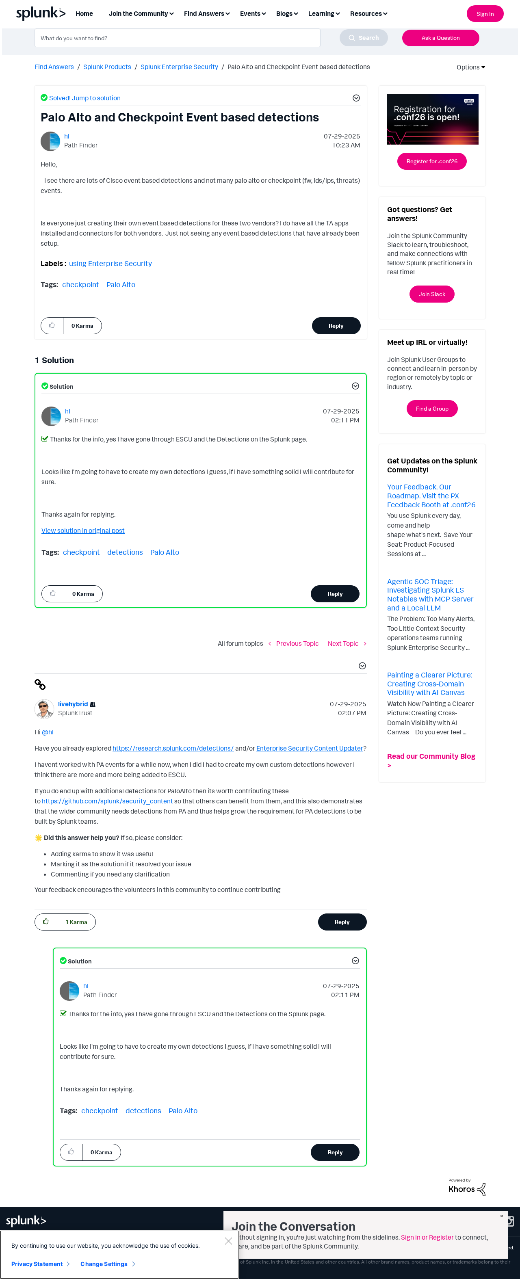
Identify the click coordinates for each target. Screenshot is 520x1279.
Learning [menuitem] (321, 13)
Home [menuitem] (84, 13)
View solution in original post (83, 530)
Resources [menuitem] (366, 13)
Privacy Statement (37, 1263)
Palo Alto (120, 284)
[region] (119, 1254)
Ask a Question (441, 37)
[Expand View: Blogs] (296, 13)
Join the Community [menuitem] (138, 13)
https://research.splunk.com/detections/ (173, 748)
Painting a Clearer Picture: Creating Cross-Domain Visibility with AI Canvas (429, 683)
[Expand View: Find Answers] (227, 13)
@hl (48, 732)
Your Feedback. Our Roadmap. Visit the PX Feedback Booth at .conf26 (431, 495)
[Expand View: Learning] (338, 13)
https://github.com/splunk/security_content (107, 801)
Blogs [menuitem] (284, 13)
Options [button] (465, 67)
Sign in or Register (427, 1237)
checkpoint (80, 284)
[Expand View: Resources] (385, 13)
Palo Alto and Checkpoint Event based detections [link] (299, 67)
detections (125, 552)
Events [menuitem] (250, 13)
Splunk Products (107, 67)
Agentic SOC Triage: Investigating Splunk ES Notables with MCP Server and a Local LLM (430, 594)
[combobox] (211, 37)
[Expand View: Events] (264, 13)
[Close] (228, 1241)
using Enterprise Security (110, 263)
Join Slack (432, 293)
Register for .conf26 (432, 161)
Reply (336, 325)
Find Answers (54, 67)
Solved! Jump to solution (85, 98)
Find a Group (432, 408)
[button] (355, 99)
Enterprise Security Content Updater (309, 748)
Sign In (485, 13)
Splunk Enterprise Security (179, 67)
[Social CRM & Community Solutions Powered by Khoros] (467, 1186)
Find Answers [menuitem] (204, 13)
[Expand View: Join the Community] (171, 13)
